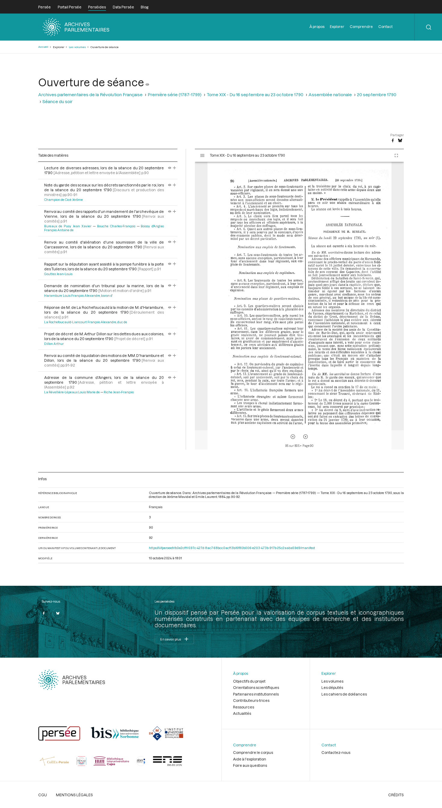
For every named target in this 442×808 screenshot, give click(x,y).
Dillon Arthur (54, 344)
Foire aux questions (250, 765)
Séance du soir (57, 101)
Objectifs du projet (249, 681)
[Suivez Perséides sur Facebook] (43, 613)
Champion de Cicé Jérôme (63, 199)
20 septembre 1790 (376, 94)
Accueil (43, 46)
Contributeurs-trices (251, 700)
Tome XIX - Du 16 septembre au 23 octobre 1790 (255, 94)
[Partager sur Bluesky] (400, 141)
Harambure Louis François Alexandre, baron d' (78, 295)
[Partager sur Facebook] (393, 141)
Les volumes (77, 47)
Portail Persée (69, 7)
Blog (144, 7)
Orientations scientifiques (256, 687)
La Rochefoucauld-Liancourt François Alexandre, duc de (85, 322)
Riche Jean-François (119, 392)
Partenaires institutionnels (256, 694)
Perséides (97, 7)
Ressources (243, 707)
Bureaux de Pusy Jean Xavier (67, 226)
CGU (42, 795)
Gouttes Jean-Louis (58, 274)
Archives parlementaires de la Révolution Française (90, 94)
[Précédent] (293, 436)
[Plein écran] (396, 155)
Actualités (242, 713)
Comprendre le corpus (253, 752)
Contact (385, 26)
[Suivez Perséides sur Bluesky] (58, 613)
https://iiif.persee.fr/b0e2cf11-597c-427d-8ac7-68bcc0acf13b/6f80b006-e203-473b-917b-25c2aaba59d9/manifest (232, 548)
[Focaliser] (174, 168)
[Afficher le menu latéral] (202, 155)
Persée (44, 7)
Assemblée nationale (330, 94)
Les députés (332, 687)
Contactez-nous (335, 752)
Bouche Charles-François (116, 226)
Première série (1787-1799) (174, 94)
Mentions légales (74, 795)
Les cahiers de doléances (344, 694)
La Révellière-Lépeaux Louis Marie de (72, 392)
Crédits (396, 795)
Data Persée (123, 7)
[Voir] (147, 82)
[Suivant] (305, 436)
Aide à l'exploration (249, 759)
